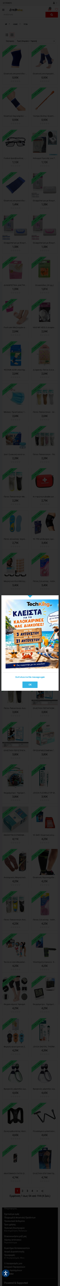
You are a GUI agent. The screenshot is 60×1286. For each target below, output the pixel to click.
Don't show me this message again (30, 677)
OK (30, 684)
